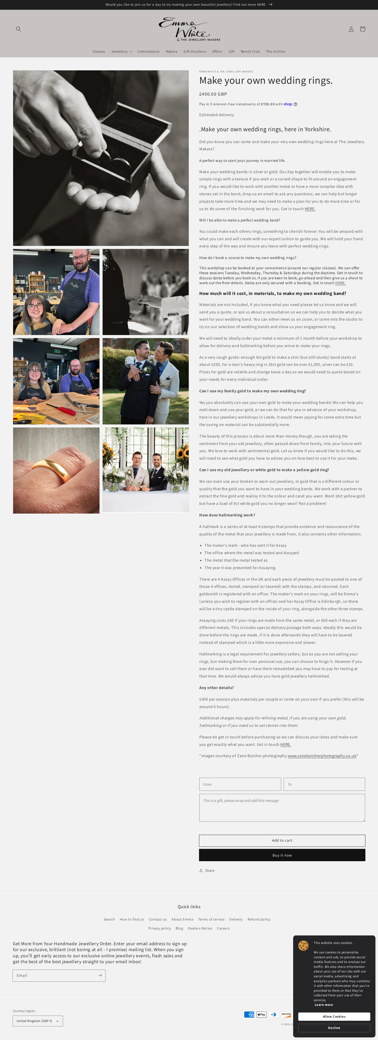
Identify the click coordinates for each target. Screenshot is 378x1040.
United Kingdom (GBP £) (34, 1021)
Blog (179, 928)
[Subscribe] (99, 975)
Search (109, 919)
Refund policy (259, 919)
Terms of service (211, 919)
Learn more (324, 1004)
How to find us (132, 919)
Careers (223, 928)
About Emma (182, 919)
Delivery (236, 919)
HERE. (310, 208)
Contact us (158, 919)
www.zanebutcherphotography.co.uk (322, 755)
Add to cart (282, 840)
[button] (18, 29)
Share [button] (210, 870)
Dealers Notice (200, 928)
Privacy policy (159, 928)
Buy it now (282, 855)
